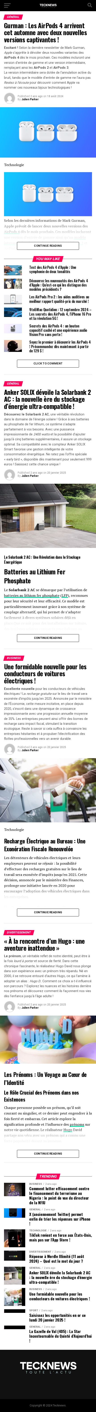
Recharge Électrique (26, 841)
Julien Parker (30, 99)
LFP (65, 595)
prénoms (77, 1124)
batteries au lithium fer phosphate (31, 595)
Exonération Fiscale (25, 848)
